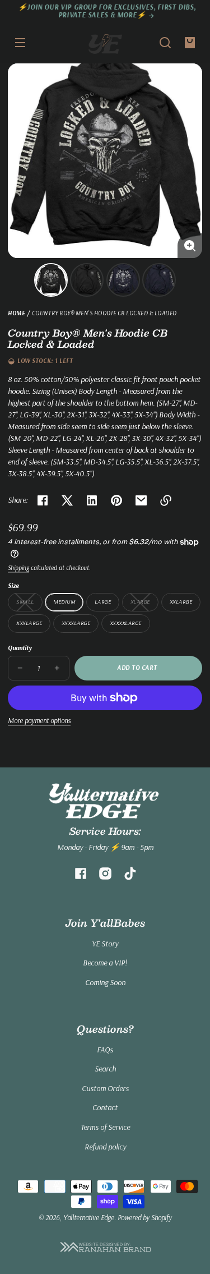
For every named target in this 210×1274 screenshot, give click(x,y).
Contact (105, 1107)
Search (105, 1069)
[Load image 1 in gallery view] (51, 280)
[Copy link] (165, 500)
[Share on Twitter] (67, 500)
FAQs (105, 1050)
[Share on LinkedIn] (92, 500)
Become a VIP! (105, 963)
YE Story (105, 944)
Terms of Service (105, 1127)
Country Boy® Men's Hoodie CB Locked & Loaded (104, 313)
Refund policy (105, 1147)
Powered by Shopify (145, 1217)
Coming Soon (105, 982)
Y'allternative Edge (88, 1217)
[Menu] (20, 42)
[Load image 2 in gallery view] (87, 280)
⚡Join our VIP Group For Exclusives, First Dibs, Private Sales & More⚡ (105, 11)
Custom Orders (105, 1088)
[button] (165, 42)
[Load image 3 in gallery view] (123, 280)
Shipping (18, 568)
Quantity (20, 647)
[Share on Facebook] (42, 500)
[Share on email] (141, 500)
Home (16, 313)
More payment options (39, 720)
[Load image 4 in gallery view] (159, 280)
